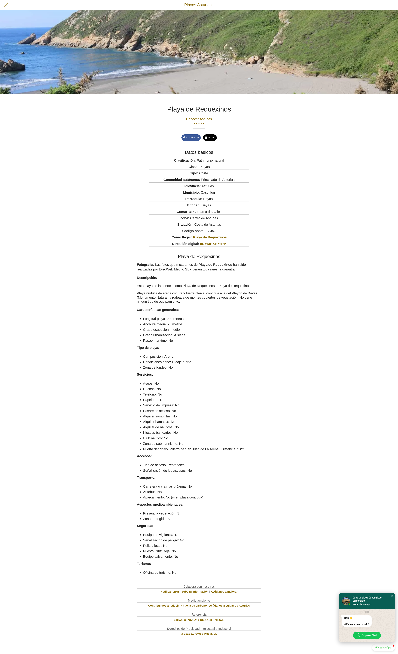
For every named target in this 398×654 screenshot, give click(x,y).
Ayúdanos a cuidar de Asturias (229, 605)
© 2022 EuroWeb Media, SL (199, 633)
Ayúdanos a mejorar (224, 591)
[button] (392, 595)
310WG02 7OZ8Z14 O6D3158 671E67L (199, 619)
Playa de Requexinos (210, 237)
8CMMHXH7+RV (213, 244)
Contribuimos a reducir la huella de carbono (177, 605)
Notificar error (169, 591)
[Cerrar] (6, 5)
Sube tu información (194, 591)
